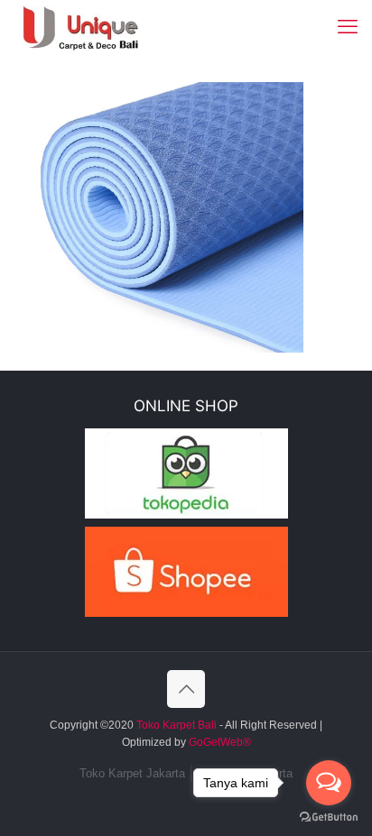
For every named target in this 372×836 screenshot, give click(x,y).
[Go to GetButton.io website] (329, 817)
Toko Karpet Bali (176, 725)
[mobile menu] (347, 27)
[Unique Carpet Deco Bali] (95, 27)
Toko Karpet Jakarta (132, 773)
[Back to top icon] (186, 689)
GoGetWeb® (218, 742)
